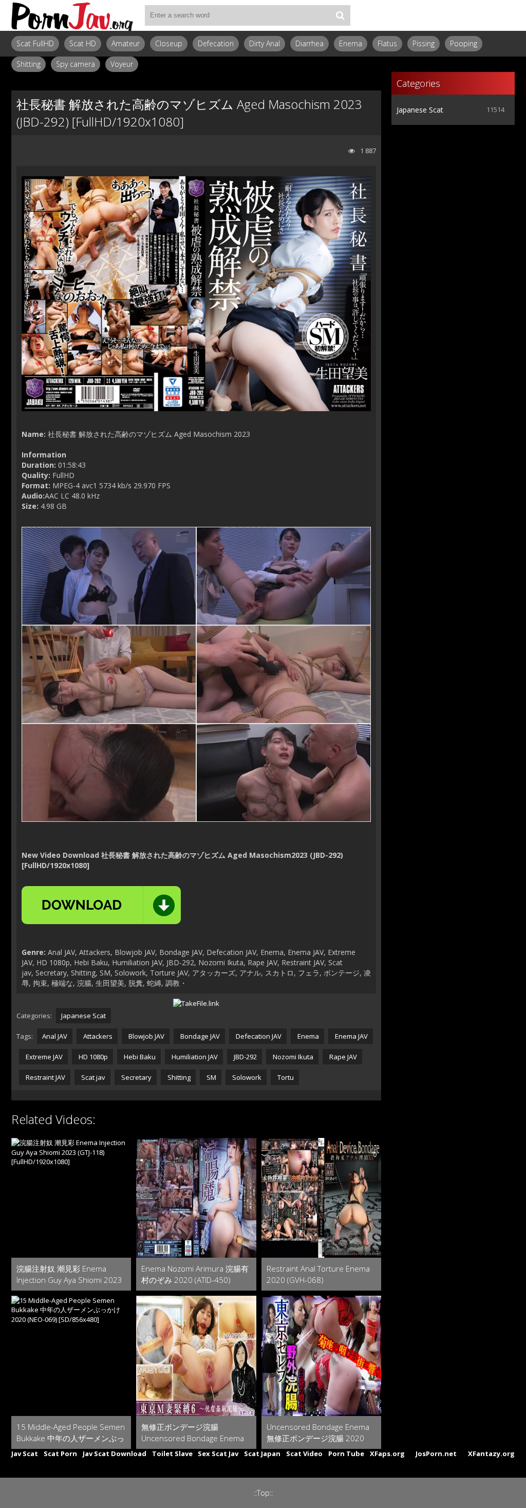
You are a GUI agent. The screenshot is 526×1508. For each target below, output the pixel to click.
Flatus (387, 43)
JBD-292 (244, 1056)
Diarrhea (309, 43)
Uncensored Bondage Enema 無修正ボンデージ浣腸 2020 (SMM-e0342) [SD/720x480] (318, 1433)
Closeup (168, 43)
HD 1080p (92, 1056)
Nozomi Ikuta (292, 1056)
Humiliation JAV (194, 1056)
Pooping (463, 43)
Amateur (125, 43)
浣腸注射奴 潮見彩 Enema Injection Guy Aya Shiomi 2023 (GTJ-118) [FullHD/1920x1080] (69, 1274)
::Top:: (263, 1493)
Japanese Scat (83, 1015)
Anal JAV (54, 1036)
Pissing (423, 43)
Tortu (285, 1077)
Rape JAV (342, 1056)
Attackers (97, 1036)
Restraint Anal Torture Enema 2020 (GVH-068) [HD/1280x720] (318, 1274)
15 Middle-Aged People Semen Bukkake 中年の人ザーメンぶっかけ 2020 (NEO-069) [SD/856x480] (70, 1433)
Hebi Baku (139, 1056)
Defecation (216, 43)
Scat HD (82, 43)
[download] (101, 905)
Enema (350, 43)
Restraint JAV (44, 1077)
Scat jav (92, 1077)
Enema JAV (350, 1036)
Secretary (136, 1077)
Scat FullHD (35, 43)
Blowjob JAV (145, 1036)
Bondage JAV (199, 1036)
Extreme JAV (43, 1056)
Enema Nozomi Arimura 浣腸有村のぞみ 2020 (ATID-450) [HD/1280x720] (195, 1274)
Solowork (246, 1077)
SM (210, 1077)
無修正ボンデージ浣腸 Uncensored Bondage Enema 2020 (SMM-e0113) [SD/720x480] (192, 1433)
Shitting (28, 64)
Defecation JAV (257, 1036)
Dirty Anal (264, 43)
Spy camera (75, 64)
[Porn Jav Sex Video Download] (73, 15)
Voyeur (121, 64)
